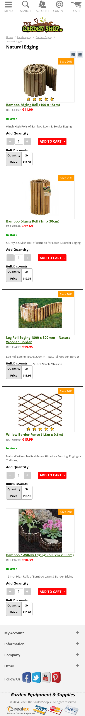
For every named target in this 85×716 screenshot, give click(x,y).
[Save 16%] (40, 410)
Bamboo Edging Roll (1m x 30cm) (32, 221)
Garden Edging (44, 37)
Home (9, 37)
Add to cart (50, 141)
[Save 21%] (40, 196)
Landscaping (24, 37)
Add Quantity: (17, 133)
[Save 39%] (40, 530)
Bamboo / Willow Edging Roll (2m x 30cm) (40, 555)
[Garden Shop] (42, 25)
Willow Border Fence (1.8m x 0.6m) (34, 434)
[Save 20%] (40, 80)
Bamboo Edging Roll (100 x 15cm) (33, 104)
